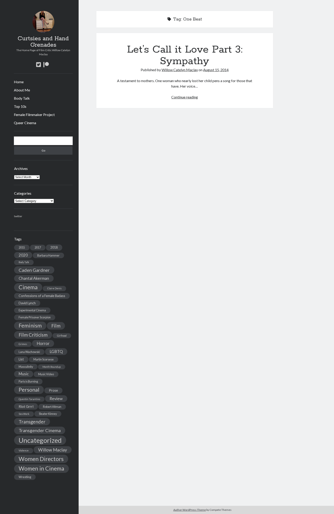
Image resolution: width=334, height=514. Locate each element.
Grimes (23, 344)
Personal (29, 389)
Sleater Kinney (48, 414)
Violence (24, 450)
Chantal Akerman (34, 278)
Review (56, 398)
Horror (43, 343)
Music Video (46, 374)
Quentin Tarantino (29, 399)
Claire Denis (54, 288)
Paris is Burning (28, 381)
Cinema (28, 287)
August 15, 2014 (216, 70)
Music (24, 373)
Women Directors (41, 458)
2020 (23, 255)
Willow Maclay (52, 449)
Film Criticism (33, 335)
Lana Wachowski (29, 352)
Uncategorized (40, 440)
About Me (22, 90)
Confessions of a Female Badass (42, 296)
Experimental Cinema (32, 310)
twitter (18, 216)
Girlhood (62, 335)
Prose (53, 390)
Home (19, 82)
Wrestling (25, 477)
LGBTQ (56, 351)
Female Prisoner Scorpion (35, 317)
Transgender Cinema (40, 430)
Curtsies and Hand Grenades (43, 42)
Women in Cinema (41, 468)
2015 (22, 247)
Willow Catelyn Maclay (180, 70)
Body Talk (22, 98)
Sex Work (24, 413)
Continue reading (184, 97)
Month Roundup (51, 366)
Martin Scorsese (43, 359)
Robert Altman (52, 406)
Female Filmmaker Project (34, 114)
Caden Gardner (34, 270)
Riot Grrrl (26, 406)
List (21, 359)
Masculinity (26, 366)
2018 (54, 247)
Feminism (30, 325)
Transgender (32, 421)
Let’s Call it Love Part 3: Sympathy (184, 55)
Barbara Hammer (48, 255)
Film (55, 326)
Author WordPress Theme (189, 509)
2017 (38, 247)
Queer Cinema (25, 123)
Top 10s (20, 106)
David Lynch (27, 303)
